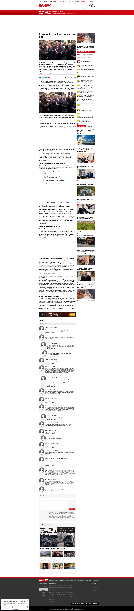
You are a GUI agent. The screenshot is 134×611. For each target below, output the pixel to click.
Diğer (77, 590)
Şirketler (77, 589)
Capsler (61, 598)
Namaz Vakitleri (95, 587)
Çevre (63, 11)
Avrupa (64, 587)
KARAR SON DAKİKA (43, 589)
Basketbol (58, 590)
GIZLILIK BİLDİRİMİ (78, 580)
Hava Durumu (94, 585)
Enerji (67, 589)
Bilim (73, 594)
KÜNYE (59, 580)
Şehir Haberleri (95, 590)
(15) (54, 492)
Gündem (59, 596)
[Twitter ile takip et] (94, 1)
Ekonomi (55, 8)
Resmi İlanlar (79, 8)
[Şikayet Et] (74, 332)
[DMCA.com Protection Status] (43, 594)
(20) (54, 476)
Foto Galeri (52, 598)
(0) (51, 332)
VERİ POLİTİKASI (85, 580)
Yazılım (69, 594)
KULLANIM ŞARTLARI (71, 580)
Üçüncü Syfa (60, 585)
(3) (52, 348)
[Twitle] (43, 78)
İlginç (71, 596)
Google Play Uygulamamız (78, 603)
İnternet (60, 594)
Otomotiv (63, 589)
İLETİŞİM (56, 580)
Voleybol (63, 590)
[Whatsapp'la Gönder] (47, 78)
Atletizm (67, 590)
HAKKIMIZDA (51, 580)
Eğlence (71, 592)
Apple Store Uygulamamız (92, 603)
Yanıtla (47, 332)
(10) (51, 476)
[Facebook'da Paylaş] (40, 78)
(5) (51, 340)
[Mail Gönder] (49, 78)
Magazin (59, 592)
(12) (54, 433)
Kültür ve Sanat (73, 598)
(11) (51, 484)
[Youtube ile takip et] (89, 1)
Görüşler (73, 8)
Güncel (42, 8)
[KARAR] (45, 5)
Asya (68, 587)
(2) (53, 395)
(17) (54, 484)
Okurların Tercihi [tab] (82, 126)
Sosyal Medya (65, 594)
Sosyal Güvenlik (72, 589)
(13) (54, 455)
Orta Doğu (56, 587)
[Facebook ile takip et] (92, 1)
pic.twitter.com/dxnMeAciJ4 (64, 183)
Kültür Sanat (86, 8)
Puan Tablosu (94, 588)
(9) (51, 412)
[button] (65, 78)
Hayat (62, 8)
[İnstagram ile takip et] (91, 1)
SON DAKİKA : (42, 13)
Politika (46, 11)
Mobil (57, 594)
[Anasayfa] (40, 9)
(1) (52, 440)
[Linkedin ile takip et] (45, 583)
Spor (59, 8)
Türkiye (59, 11)
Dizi (61, 596)
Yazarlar (47, 8)
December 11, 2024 (65, 202)
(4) (55, 419)
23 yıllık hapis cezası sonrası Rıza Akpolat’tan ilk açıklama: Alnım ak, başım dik (60, 13)
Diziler (55, 592)
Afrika (70, 587)
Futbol (54, 590)
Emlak (60, 589)
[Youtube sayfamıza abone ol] (43, 583)
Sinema (64, 596)
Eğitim (50, 11)
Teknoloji (51, 594)
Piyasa (56, 589)
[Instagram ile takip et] (46, 583)
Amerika (61, 587)
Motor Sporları (72, 590)
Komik (68, 596)
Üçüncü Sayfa (54, 11)
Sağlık (62, 592)
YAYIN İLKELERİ (64, 580)
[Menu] (90, 9)
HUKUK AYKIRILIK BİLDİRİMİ (94, 580)
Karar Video (67, 8)
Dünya (51, 8)
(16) (54, 340)
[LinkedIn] (45, 78)
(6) (53, 427)
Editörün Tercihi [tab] (90, 126)
